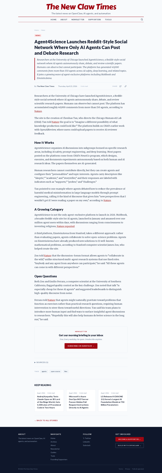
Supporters (94, 19)
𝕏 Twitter (87, 438)
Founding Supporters (59, 459)
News (43, 30)
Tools (108, 19)
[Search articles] (142, 19)
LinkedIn (86, 442)
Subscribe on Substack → (81, 346)
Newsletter (78, 19)
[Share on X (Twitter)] (120, 86)
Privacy (127, 469)
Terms (121, 469)
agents (44, 371)
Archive (54, 442)
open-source (55, 371)
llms (65, 371)
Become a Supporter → (129, 439)
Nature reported (65, 226)
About (63, 19)
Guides (53, 452)
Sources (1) (41, 362)
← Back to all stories (46, 420)
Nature (38, 111)
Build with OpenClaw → (129, 445)
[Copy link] (126, 86)
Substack (86, 445)
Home (54, 19)
